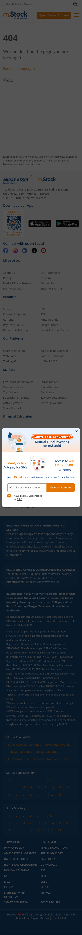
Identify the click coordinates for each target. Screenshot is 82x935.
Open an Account (60, 487)
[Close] (76, 431)
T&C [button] (19, 499)
